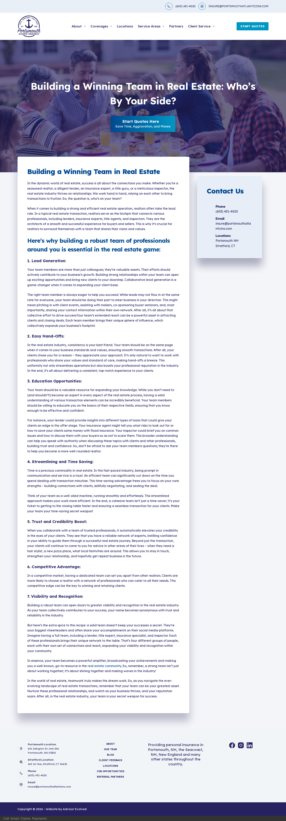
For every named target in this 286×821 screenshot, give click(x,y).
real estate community (104, 666)
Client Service (199, 26)
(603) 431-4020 (185, 6)
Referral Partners (110, 776)
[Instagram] (241, 745)
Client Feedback (110, 760)
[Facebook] (232, 745)
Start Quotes (252, 26)
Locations (125, 26)
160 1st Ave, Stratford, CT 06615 (47, 764)
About (77, 26)
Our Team (110, 749)
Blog (110, 754)
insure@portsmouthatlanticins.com (49, 786)
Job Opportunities (110, 771)
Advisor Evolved (75, 809)
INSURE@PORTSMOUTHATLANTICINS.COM (238, 6)
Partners (176, 26)
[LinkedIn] (250, 745)
